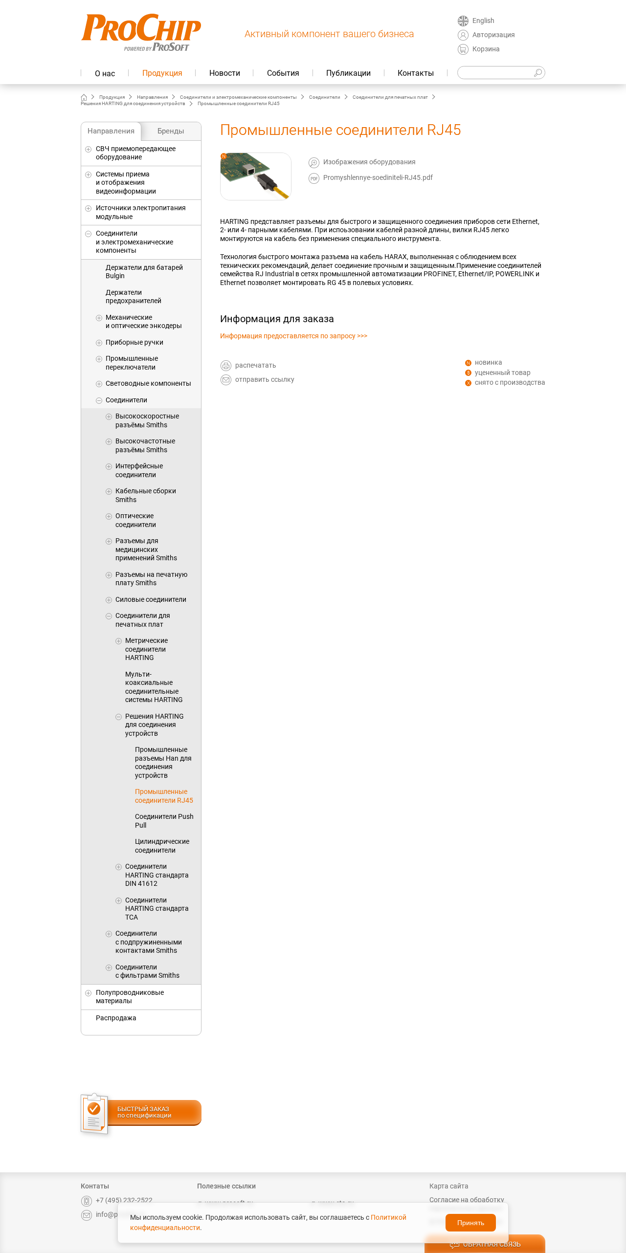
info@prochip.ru (120, 1214)
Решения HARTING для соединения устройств (133, 103)
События (283, 73)
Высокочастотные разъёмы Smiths (145, 445)
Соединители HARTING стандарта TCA (157, 908)
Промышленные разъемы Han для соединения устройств (163, 762)
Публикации (348, 73)
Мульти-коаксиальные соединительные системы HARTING (154, 687)
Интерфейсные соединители (139, 470)
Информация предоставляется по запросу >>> (293, 336)
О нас (105, 73)
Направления (152, 97)
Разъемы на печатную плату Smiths (151, 579)
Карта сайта (449, 1186)
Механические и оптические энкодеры (144, 321)
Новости (224, 73)
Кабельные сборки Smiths (145, 495)
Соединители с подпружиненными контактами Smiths (148, 941)
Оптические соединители (135, 520)
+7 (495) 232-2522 (124, 1200)
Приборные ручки (134, 342)
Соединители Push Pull (164, 821)
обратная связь (492, 1244)
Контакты (416, 73)
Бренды (170, 131)
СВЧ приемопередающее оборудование (136, 153)
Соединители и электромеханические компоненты (238, 97)
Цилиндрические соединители (162, 845)
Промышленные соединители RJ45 (164, 796)
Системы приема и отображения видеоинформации (126, 182)
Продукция (162, 73)
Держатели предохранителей (133, 296)
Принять (470, 1223)
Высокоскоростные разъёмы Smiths (147, 420)
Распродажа (116, 1018)
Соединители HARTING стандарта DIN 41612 (157, 874)
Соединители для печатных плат (390, 97)
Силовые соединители (150, 599)
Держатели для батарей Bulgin (144, 272)
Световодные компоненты (148, 383)
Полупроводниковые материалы (130, 997)
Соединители (324, 97)
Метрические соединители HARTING (146, 649)
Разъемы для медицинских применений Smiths (146, 549)
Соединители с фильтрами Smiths (147, 971)
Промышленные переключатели (132, 362)
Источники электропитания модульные (141, 212)
